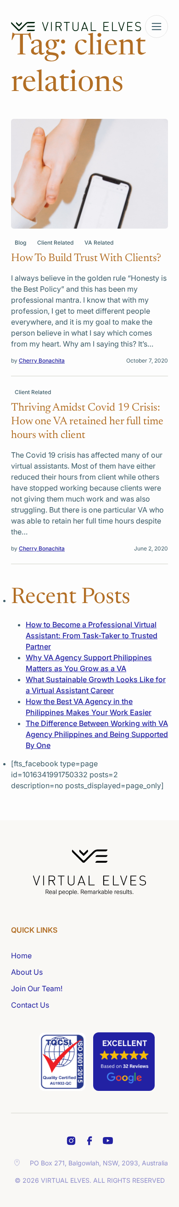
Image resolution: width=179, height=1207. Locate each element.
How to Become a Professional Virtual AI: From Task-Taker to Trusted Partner (91, 635)
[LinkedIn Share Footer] (89, 1140)
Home (21, 955)
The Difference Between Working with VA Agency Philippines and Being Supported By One (97, 734)
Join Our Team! (36, 988)
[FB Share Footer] (71, 1140)
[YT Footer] (107, 1140)
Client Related (55, 242)
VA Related (98, 242)
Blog (20, 242)
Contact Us (30, 1004)
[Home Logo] (76, 26)
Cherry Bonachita (42, 360)
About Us (27, 972)
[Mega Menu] (156, 26)
